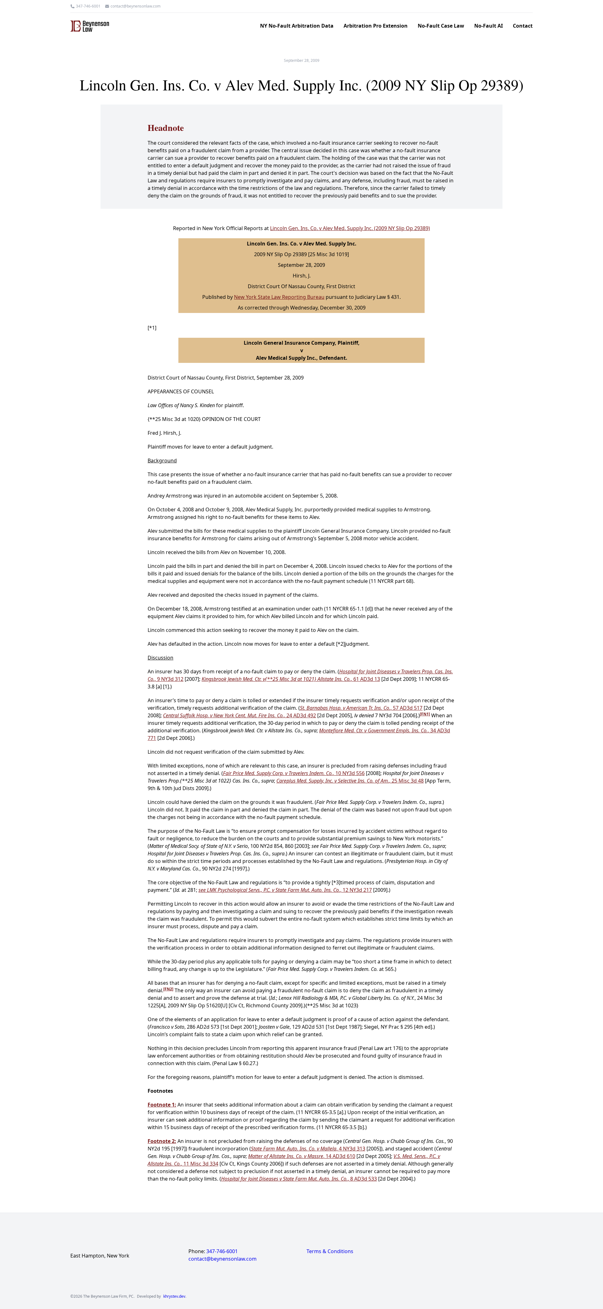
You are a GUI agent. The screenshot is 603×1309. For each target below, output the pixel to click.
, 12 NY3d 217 (285, 889)
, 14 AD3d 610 (301, 1156)
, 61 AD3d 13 (291, 679)
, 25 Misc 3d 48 (350, 780)
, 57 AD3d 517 (361, 707)
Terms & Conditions (330, 1251)
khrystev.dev (174, 1296)
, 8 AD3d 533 (299, 1178)
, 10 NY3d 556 (294, 773)
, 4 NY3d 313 (308, 1148)
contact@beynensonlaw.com (135, 6)
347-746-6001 (88, 6)
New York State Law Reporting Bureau (279, 297)
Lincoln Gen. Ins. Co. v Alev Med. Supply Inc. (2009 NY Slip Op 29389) (350, 228)
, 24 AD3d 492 (239, 715)
